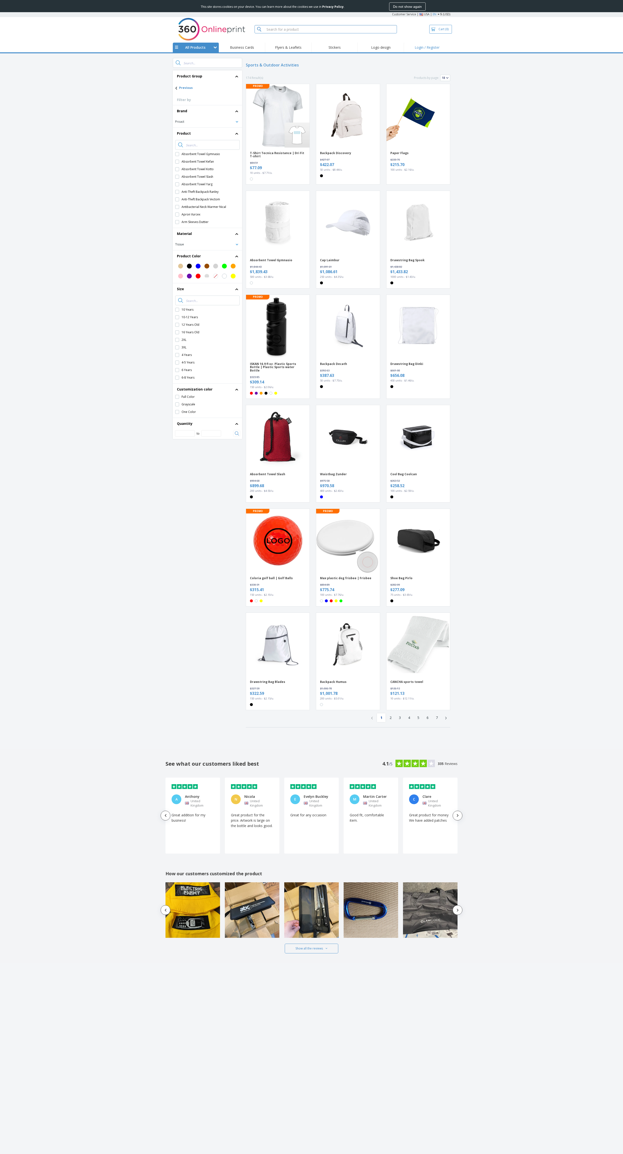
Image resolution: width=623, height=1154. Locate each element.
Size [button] (180, 289)
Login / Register (427, 47)
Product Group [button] (189, 76)
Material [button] (184, 233)
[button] (207, 121)
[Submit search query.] (178, 62)
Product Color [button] (189, 256)
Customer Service (404, 14)
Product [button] (184, 133)
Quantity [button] (184, 423)
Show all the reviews (309, 948)
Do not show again (407, 7)
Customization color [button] (194, 389)
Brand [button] (182, 111)
